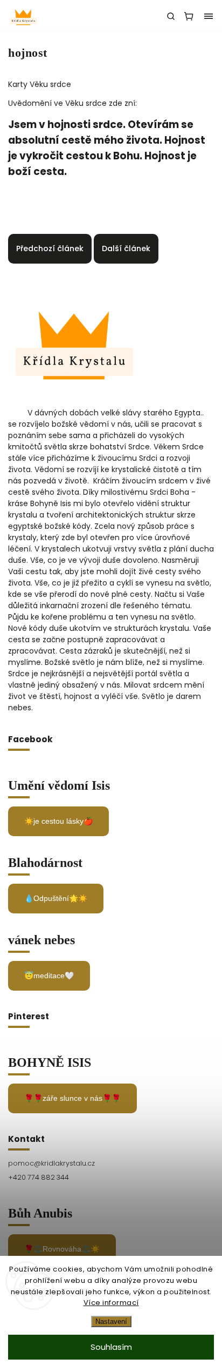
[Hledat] (171, 16)
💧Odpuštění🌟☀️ (55, 898)
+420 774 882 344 (38, 1177)
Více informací (111, 1302)
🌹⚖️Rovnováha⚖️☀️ (62, 1249)
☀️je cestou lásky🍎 (58, 821)
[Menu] (208, 16)
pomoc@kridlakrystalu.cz (51, 1163)
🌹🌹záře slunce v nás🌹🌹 (72, 1098)
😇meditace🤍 (49, 975)
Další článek (126, 248)
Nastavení (111, 1321)
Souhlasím (111, 1347)
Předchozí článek (50, 248)
